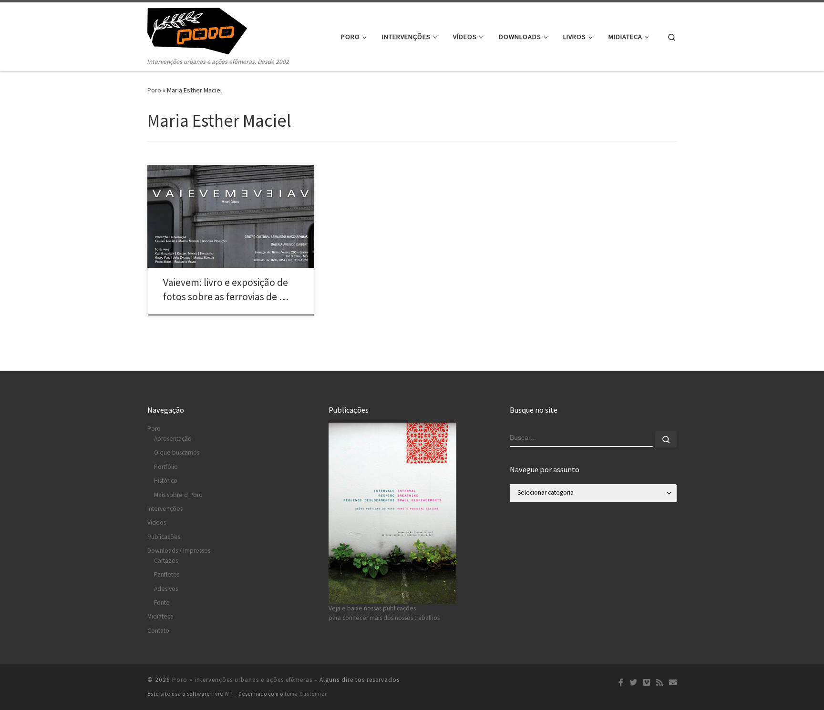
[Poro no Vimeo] (646, 683)
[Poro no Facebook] (620, 683)
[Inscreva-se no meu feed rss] (659, 683)
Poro (154, 90)
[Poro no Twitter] (633, 683)
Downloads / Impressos (178, 551)
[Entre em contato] (673, 683)
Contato (158, 631)
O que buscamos (176, 452)
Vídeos (156, 522)
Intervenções (165, 509)
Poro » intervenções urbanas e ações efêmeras (242, 680)
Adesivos (166, 589)
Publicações (163, 537)
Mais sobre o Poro (178, 495)
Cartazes (166, 561)
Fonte (162, 602)
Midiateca (160, 616)
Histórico (165, 481)
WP (229, 693)
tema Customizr (306, 693)
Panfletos (166, 574)
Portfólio (166, 467)
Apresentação (173, 439)
